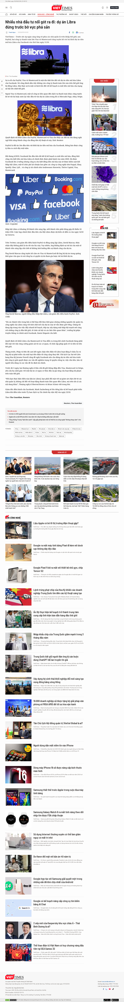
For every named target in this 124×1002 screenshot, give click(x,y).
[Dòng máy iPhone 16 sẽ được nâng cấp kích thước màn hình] (18, 774)
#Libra (37, 432)
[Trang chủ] (6, 14)
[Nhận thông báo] (103, 7)
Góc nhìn (22, 14)
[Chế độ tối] (107, 7)
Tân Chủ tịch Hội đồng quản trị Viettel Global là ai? (58, 723)
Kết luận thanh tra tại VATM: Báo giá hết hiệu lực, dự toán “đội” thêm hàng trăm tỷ (76, 506)
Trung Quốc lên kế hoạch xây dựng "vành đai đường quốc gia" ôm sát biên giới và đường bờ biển (101, 216)
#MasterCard (25, 429)
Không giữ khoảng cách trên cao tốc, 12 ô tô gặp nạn (105, 478)
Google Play (115, 1000)
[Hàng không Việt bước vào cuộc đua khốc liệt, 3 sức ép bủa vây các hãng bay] (47, 466)
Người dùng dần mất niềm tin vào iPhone (53, 745)
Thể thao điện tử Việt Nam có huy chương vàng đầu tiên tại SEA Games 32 (58, 947)
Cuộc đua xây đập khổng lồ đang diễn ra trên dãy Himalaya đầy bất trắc (75, 479)
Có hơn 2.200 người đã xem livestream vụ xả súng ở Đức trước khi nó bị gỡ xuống (37, 414)
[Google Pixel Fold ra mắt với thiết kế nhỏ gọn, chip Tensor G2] (112, 258)
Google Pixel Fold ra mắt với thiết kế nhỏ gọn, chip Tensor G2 (98, 259)
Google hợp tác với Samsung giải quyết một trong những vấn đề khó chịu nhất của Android (57, 880)
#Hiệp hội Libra (76, 429)
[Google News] (80, 32)
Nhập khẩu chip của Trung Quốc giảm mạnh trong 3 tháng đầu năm (58, 636)
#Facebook (42, 429)
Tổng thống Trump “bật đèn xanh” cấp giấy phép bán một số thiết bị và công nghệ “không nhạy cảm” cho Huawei (45, 421)
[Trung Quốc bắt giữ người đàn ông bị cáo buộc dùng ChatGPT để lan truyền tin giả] (18, 663)
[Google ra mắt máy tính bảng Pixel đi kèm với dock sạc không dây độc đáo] (112, 246)
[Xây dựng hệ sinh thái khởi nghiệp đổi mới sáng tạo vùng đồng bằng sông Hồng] (18, 686)
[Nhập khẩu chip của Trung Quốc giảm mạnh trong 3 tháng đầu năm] (18, 641)
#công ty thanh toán (50, 436)
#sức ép (59, 432)
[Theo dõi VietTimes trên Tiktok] (113, 989)
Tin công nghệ (13, 517)
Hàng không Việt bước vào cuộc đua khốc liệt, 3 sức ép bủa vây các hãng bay (46, 479)
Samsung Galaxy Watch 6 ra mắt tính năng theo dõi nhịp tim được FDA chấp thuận (58, 814)
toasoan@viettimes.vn (108, 981)
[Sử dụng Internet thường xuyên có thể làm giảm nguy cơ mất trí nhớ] (18, 841)
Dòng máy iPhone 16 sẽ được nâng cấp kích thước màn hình (57, 769)
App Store (107, 1000)
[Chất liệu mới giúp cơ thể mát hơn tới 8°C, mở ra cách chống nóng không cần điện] (104, 174)
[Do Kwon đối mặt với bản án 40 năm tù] (18, 863)
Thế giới (84, 14)
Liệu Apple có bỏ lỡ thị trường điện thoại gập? (98, 235)
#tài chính (39, 436)
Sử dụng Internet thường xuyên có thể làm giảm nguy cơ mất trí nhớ (57, 836)
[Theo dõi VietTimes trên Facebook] (103, 989)
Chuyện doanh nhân (96, 14)
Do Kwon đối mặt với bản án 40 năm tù (52, 856)
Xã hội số (13, 14)
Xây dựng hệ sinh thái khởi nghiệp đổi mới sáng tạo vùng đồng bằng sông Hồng (58, 680)
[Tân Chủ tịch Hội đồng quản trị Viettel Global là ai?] (18, 730)
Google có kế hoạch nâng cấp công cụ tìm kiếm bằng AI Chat (56, 902)
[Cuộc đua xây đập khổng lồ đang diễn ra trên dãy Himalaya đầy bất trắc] (76, 466)
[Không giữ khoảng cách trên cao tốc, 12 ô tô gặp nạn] (106, 466)
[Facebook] (69, 32)
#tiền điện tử (28, 432)
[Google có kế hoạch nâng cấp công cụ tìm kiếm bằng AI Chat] (18, 908)
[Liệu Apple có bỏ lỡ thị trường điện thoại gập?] (112, 235)
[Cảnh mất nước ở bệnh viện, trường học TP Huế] (104, 122)
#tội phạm (30, 436)
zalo (106, 989)
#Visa (16, 429)
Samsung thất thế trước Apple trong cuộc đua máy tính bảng (58, 791)
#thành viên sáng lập (63, 429)
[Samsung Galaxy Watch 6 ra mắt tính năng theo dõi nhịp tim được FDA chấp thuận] (18, 819)
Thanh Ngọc (12, 32)
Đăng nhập (114, 7)
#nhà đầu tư (51, 429)
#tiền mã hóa (18, 432)
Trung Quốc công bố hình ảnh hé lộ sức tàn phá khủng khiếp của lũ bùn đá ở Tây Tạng (46, 506)
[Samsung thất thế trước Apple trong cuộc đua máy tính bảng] (18, 797)
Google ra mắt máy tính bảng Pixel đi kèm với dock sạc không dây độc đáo (98, 246)
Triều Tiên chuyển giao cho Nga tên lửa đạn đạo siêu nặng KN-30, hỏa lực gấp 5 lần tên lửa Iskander (100, 107)
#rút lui (44, 432)
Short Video (73, 14)
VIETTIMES (62, 8)
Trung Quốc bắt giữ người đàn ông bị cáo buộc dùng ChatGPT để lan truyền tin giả (55, 658)
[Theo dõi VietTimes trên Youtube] (110, 989)
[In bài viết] (73, 32)
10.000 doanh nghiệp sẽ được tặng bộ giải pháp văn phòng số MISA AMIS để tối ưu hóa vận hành (58, 702)
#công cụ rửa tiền (20, 436)
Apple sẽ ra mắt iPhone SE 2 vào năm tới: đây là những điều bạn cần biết (34, 417)
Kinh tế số (31, 14)
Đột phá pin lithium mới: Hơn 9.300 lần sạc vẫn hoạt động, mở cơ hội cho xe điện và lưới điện (100, 160)
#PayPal (34, 429)
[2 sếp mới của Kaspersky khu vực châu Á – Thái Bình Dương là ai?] (18, 930)
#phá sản (61, 436)
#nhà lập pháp (68, 432)
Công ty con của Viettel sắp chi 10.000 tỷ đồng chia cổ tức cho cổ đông (104, 506)
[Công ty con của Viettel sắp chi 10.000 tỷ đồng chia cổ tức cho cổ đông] (106, 493)
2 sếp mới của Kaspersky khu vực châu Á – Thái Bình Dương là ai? (56, 925)
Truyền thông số (112, 14)
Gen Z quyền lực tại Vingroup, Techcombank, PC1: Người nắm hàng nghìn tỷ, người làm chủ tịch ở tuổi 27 (18, 479)
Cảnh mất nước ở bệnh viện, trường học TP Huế (100, 134)
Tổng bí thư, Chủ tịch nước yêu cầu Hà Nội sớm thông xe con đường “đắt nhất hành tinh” (18, 506)
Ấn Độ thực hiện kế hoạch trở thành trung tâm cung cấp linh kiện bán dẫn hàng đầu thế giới (98, 288)
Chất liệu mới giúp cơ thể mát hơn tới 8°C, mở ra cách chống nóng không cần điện (100, 188)
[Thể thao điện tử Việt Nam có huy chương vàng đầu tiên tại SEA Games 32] (18, 952)
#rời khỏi (51, 432)
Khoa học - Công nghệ (46, 14)
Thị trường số (61, 14)
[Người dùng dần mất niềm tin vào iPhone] (18, 752)
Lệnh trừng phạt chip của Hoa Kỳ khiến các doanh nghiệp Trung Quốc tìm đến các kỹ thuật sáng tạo (98, 273)
